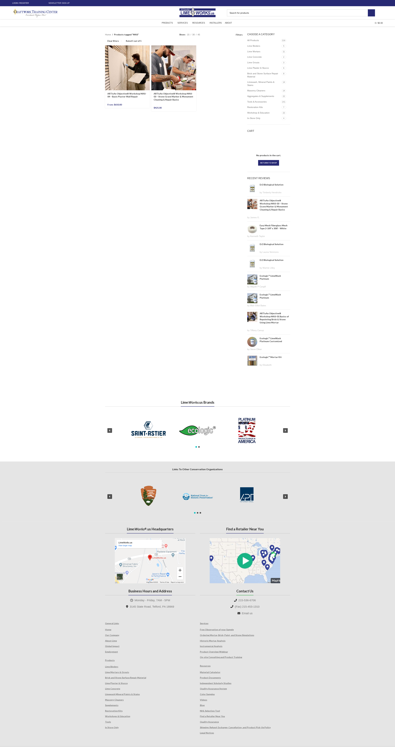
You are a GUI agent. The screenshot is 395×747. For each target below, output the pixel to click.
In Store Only (112, 727)
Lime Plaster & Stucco (258, 68)
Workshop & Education (258, 112)
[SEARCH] (371, 12)
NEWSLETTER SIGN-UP (59, 3)
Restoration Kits (255, 107)
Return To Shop (268, 163)
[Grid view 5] (212, 35)
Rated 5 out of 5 (134, 41)
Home (108, 34)
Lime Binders (253, 46)
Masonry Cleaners (256, 90)
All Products (253, 40)
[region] (197, 430)
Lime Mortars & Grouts (117, 672)
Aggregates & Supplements (260, 96)
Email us (247, 613)
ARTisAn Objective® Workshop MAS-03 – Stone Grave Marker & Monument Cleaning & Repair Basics (173, 96)
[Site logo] (197, 12)
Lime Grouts (253, 62)
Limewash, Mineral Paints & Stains (260, 83)
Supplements (111, 705)
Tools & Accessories (257, 101)
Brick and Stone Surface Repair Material (262, 75)
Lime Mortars (253, 51)
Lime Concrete (254, 57)
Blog (202, 705)
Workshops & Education (117, 716)
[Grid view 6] (217, 35)
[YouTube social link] (41, 3)
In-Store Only (253, 118)
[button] (109, 430)
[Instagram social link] (37, 3)
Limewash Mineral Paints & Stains (122, 694)
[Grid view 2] (207, 35)
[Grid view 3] (222, 35)
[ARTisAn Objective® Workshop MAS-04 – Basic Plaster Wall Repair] (127, 67)
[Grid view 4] (227, 35)
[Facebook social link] (34, 3)
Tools (108, 721)
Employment (111, 651)
